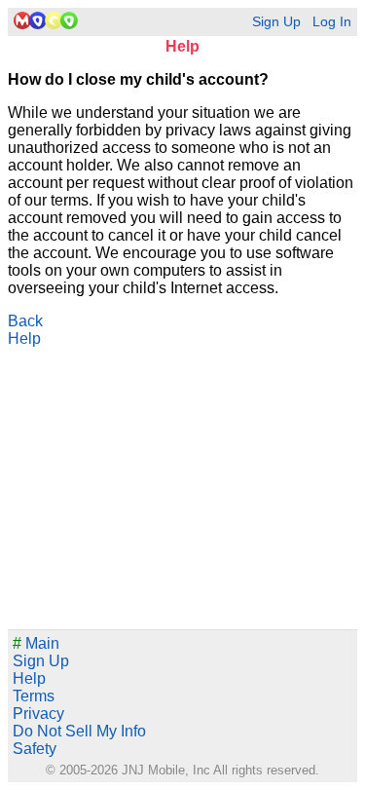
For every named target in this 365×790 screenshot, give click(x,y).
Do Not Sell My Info (79, 731)
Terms (34, 696)
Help (24, 338)
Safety (34, 748)
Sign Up (276, 22)
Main (36, 643)
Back (25, 321)
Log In (331, 22)
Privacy (38, 713)
